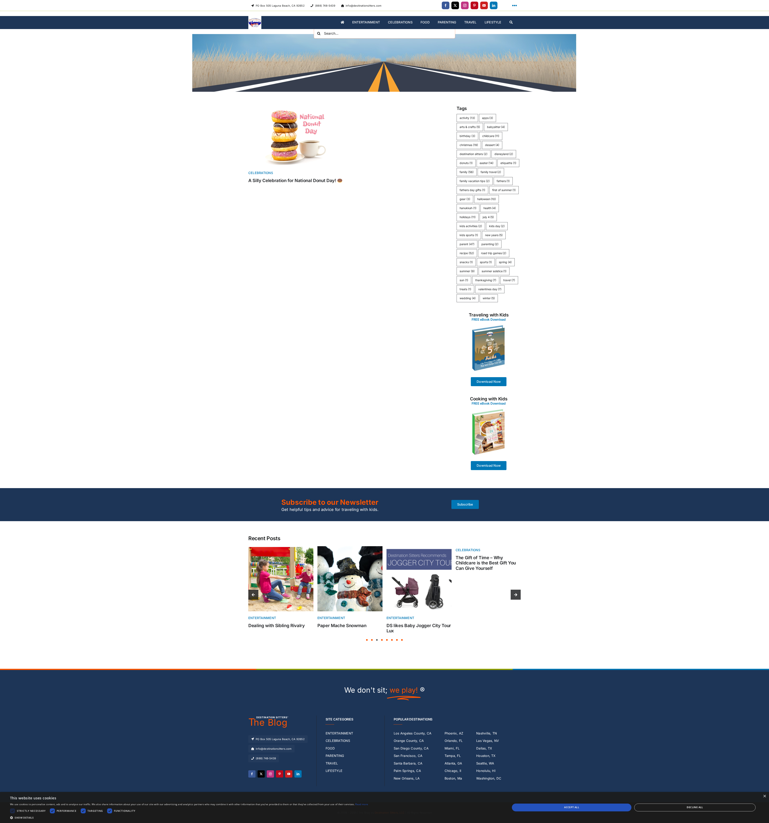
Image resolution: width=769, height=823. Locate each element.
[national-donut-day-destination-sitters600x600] (296, 105)
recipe (467, 253)
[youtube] (484, 5)
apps (487, 118)
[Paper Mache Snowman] (280, 548)
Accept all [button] (571, 807)
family (467, 172)
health (489, 208)
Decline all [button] (695, 807)
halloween (486, 199)
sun (464, 280)
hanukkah (468, 208)
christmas (469, 145)
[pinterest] (474, 5)
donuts (466, 163)
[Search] (511, 22)
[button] (367, 640)
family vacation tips (475, 181)
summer (467, 271)
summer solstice (494, 271)
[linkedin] (493, 5)
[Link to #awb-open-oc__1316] (514, 5)
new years (494, 235)
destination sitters (473, 154)
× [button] (764, 796)
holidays (468, 217)
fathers (503, 181)
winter (489, 298)
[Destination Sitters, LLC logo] (254, 18)
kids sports (469, 235)
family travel (491, 172)
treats (465, 289)
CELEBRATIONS (260, 173)
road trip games (493, 253)
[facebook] (445, 5)
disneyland (503, 154)
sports (486, 262)
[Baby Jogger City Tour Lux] (349, 548)
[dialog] (384, 807)
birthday (467, 136)
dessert (492, 145)
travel (509, 280)
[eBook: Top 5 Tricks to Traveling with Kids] (488, 325)
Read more (361, 804)
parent (467, 244)
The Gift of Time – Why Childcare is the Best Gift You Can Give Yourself (417, 563)
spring (505, 262)
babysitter (496, 127)
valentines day (490, 289)
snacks (466, 262)
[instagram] (465, 5)
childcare (490, 136)
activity (467, 118)
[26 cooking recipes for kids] (488, 409)
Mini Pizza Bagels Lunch (480, 625)
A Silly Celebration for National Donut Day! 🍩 (295, 180)
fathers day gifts (472, 190)
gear (465, 199)
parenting (490, 244)
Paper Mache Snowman (272, 625)
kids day (497, 226)
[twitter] (455, 5)
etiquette (508, 163)
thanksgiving (485, 280)
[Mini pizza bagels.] (488, 548)
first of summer (504, 190)
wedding (468, 298)
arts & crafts (470, 127)
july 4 (488, 217)
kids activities (471, 226)
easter (487, 163)
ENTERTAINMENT (262, 618)
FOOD (460, 618)
